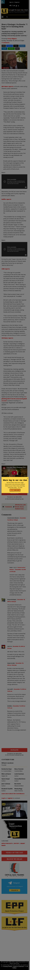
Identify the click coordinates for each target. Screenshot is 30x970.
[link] (15, 478)
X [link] (27, 478)
